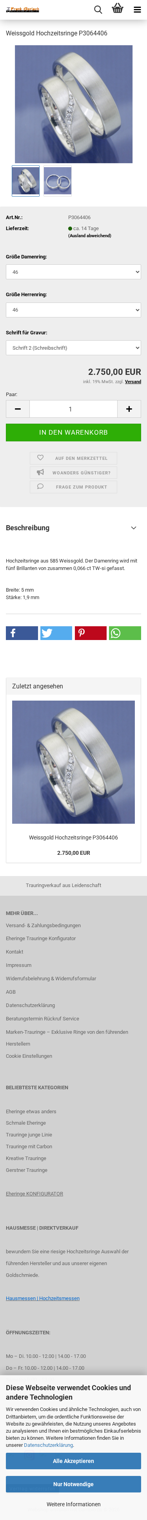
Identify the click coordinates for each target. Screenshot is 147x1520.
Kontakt (14, 952)
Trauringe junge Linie (29, 1135)
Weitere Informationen (74, 1504)
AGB (11, 992)
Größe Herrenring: (26, 294)
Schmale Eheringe (26, 1123)
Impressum (18, 965)
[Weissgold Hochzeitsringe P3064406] (73, 104)
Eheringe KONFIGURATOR (34, 1194)
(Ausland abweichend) (89, 235)
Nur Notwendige (73, 1484)
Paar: (11, 394)
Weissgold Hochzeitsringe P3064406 (73, 837)
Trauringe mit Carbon (29, 1146)
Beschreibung (27, 528)
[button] (17, 409)
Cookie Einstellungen (29, 1056)
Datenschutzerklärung (48, 1445)
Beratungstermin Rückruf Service (42, 1019)
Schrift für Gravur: (26, 333)
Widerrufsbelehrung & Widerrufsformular (51, 978)
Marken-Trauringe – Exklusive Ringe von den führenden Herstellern (67, 1038)
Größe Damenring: (26, 257)
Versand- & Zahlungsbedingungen (43, 925)
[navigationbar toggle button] (137, 10)
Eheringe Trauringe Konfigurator (41, 938)
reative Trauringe (27, 1158)
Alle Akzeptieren (73, 1461)
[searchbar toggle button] (98, 10)
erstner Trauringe (28, 1170)
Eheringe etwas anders (31, 1111)
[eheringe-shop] (19, 10)
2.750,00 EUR (73, 853)
